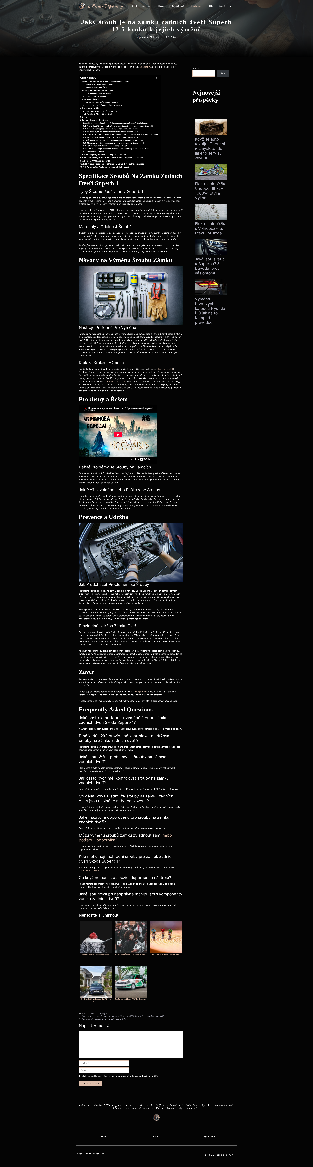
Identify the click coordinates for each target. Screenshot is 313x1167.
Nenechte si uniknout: (95, 151)
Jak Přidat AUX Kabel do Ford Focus (98, 161)
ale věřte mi (145, 67)
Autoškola (146, 6)
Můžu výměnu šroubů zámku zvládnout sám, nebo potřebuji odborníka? (115, 140)
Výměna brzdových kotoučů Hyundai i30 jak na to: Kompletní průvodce (210, 311)
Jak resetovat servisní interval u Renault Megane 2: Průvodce (106, 1019)
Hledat (195, 68)
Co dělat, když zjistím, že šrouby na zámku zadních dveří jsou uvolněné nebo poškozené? (123, 134)
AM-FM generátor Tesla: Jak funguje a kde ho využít (106, 167)
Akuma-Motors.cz (105, 6)
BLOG (103, 1137)
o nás (156, 1137)
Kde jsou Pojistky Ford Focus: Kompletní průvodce (104, 154)
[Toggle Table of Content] (156, 78)
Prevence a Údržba (91, 108)
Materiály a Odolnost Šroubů (97, 87)
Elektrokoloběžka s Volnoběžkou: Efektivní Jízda (210, 228)
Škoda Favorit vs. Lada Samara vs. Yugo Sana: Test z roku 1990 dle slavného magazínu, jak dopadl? (123, 1016)
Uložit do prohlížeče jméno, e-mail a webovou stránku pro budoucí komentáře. (120, 1076)
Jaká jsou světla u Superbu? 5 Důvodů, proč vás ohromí (209, 266)
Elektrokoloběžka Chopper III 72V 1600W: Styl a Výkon (210, 190)
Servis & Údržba (179, 6)
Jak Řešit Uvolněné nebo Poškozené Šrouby (104, 105)
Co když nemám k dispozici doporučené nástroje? (107, 146)
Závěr (85, 117)
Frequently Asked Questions (95, 120)
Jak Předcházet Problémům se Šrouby (101, 111)
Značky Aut (196, 6)
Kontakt (221, 6)
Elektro (161, 6)
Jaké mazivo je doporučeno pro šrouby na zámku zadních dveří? (113, 137)
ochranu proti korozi (116, 381)
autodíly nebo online (89, 870)
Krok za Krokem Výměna (96, 96)
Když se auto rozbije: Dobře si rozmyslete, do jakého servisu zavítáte (210, 148)
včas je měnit (140, 691)
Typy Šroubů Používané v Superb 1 (100, 85)
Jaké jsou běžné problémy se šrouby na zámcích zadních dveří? (112, 129)
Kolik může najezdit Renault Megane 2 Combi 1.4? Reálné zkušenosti (113, 164)
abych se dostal (165, 369)
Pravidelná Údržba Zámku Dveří (99, 114)
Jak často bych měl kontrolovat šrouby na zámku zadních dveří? (112, 132)
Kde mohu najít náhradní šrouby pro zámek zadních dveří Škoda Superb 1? (116, 143)
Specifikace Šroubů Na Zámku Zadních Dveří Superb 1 (106, 82)
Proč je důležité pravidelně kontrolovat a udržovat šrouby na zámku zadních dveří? (120, 126)
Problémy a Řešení (90, 99)
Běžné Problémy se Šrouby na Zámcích (102, 102)
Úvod (134, 6)
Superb (85, 1013)
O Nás (211, 6)
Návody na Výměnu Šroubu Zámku (97, 90)
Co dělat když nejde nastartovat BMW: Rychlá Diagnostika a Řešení (112, 158)
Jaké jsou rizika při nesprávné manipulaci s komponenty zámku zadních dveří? (118, 149)
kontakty (209, 1137)
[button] (230, 6)
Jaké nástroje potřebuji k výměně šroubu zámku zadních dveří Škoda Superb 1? (118, 123)
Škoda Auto (93, 1013)
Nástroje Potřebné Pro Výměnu (98, 93)
